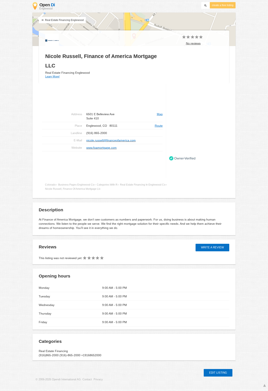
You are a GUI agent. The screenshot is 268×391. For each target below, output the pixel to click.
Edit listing (218, 372)
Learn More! (52, 76)
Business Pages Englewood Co (76, 184)
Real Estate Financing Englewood (64, 20)
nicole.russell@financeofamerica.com (111, 140)
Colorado (50, 184)
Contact (87, 379)
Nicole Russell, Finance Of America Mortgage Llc (72, 188)
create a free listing (222, 5)
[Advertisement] (102, 164)
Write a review (212, 247)
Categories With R (107, 184)
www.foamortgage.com (101, 147)
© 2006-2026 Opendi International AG (58, 379)
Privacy (98, 379)
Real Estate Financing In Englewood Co (142, 184)
